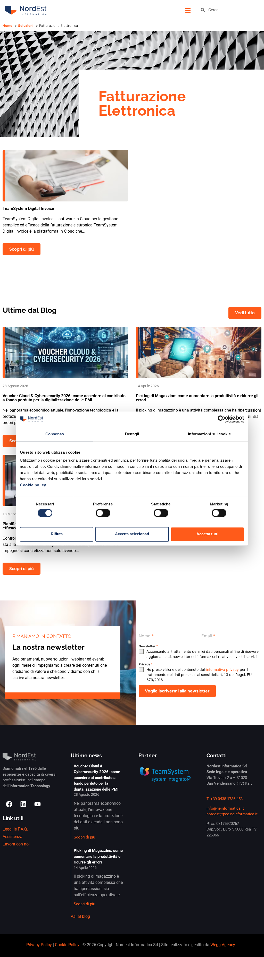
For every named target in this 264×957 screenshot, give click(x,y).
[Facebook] (9, 804)
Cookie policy (33, 485)
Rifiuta (57, 534)
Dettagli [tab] (132, 434)
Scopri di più (84, 837)
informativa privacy (222, 669)
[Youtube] (37, 804)
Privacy (146, 664)
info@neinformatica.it (225, 808)
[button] (187, 10)
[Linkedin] (23, 804)
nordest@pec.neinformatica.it (232, 814)
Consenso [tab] (54, 434)
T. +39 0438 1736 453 (225, 799)
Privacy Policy (39, 944)
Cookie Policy (67, 944)
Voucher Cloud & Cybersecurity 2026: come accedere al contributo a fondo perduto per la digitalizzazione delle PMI (97, 778)
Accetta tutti (207, 534)
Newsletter (148, 646)
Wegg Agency (222, 944)
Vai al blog (80, 916)
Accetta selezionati (132, 534)
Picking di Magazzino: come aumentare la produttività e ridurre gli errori (98, 856)
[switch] (103, 513)
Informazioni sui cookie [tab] (209, 434)
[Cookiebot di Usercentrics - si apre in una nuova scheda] (221, 419)
